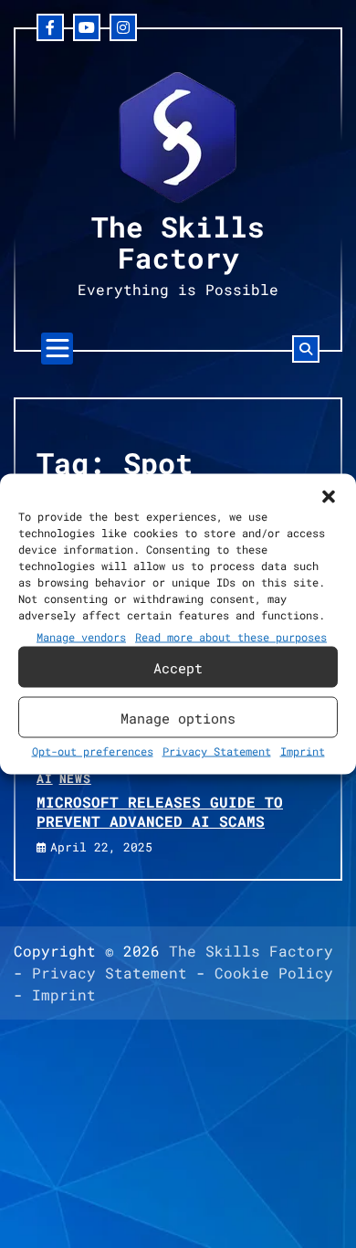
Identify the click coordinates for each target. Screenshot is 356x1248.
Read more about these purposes (231, 636)
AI (45, 778)
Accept (178, 667)
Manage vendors (81, 636)
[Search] (305, 349)
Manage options (178, 717)
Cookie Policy (274, 972)
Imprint (302, 751)
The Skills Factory (178, 241)
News (75, 778)
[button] (328, 497)
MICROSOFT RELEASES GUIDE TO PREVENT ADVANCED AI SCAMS (160, 811)
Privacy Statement (216, 751)
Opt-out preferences (92, 751)
